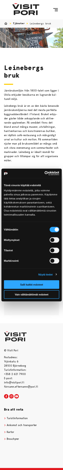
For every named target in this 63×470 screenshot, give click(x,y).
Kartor (10, 432)
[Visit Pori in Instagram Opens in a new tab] (11, 396)
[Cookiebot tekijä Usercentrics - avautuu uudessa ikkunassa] (45, 173)
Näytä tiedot (45, 274)
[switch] (54, 240)
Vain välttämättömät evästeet (31, 294)
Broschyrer (12, 438)
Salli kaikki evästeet (31, 284)
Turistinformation (17, 418)
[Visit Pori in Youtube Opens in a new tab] (16, 396)
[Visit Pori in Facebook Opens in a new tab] (6, 396)
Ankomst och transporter (21, 425)
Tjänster (19, 23)
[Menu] (55, 10)
